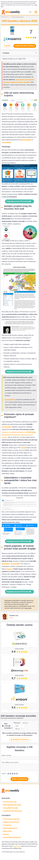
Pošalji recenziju (19, 779)
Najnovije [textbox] (25, 723)
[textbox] (18, 729)
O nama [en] (7, 825)
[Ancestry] (19, 638)
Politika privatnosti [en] (11, 822)
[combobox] (25, 723)
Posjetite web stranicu (25, 46)
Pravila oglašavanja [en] (11, 819)
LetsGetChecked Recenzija (12, 811)
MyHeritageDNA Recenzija (12, 805)
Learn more (27, 608)
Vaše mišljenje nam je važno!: (10, 762)
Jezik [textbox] (16, 726)
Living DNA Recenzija (10, 808)
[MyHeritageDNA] (19, 664)
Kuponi (7, 46)
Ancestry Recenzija (9, 802)
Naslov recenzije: (7, 755)
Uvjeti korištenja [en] (10, 828)
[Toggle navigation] (36, 12)
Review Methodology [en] (11, 837)
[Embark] (19, 692)
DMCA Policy (7, 831)
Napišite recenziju (20, 739)
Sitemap (6, 834)
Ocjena (4, 773)
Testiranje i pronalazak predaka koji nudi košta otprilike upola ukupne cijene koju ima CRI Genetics (19, 434)
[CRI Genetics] (12, 34)
